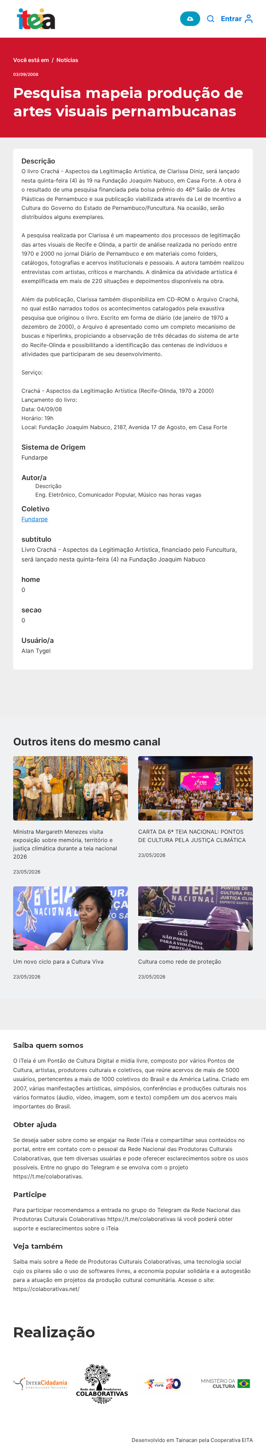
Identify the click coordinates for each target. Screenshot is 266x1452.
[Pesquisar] (210, 18)
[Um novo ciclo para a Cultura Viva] (70, 918)
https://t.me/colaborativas (47, 1176)
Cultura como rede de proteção (179, 961)
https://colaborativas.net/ (46, 1288)
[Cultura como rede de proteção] (195, 918)
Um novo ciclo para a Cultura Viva (58, 961)
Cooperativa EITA (232, 1440)
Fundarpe (34, 519)
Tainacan (186, 1440)
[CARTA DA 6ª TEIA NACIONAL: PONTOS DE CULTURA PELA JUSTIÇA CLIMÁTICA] (195, 788)
